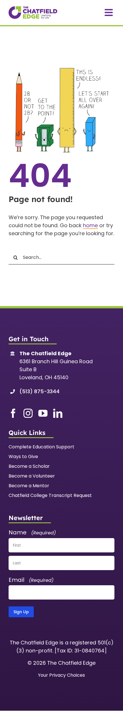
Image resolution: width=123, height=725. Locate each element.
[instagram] (28, 413)
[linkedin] (57, 413)
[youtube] (42, 413)
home (90, 225)
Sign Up (21, 612)
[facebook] (13, 413)
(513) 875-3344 (39, 391)
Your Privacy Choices (61, 675)
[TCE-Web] (33, 8)
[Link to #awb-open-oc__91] (108, 12)
